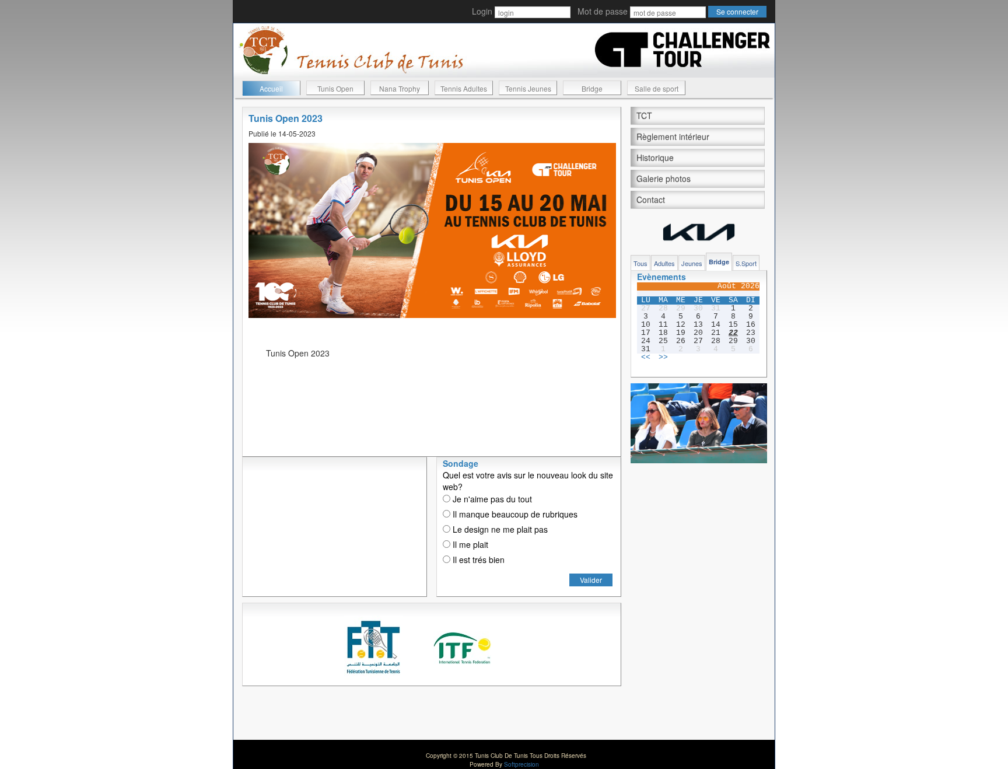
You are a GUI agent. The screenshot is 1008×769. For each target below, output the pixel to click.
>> (663, 358)
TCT (644, 115)
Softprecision (521, 764)
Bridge (592, 88)
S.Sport (746, 263)
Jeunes (691, 263)
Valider (591, 580)
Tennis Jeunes (528, 88)
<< (645, 358)
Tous (641, 263)
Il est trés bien (477, 559)
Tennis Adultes (463, 88)
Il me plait (469, 544)
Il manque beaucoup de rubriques (514, 514)
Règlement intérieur (672, 136)
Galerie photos (663, 178)
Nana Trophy (399, 88)
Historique (655, 157)
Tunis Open (335, 88)
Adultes (664, 263)
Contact (650, 199)
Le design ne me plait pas (499, 529)
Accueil (271, 88)
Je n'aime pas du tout (491, 499)
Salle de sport (656, 88)
